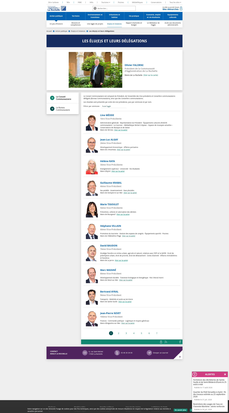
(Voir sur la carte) (150, 75)
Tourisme (104, 2)
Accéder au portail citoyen (171, 8)
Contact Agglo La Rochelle (58, 352)
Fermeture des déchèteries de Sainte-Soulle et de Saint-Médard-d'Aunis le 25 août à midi (209, 382)
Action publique (61, 31)
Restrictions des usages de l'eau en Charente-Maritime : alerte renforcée (209, 405)
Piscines (121, 2)
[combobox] (114, 8)
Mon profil (161, 341)
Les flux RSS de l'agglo (165, 341)
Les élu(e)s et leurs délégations (101, 31)
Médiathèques (137, 2)
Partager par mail (175, 341)
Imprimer (170, 341)
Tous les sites (175, 2)
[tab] (63, 98)
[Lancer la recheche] (95, 8)
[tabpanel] (131, 216)
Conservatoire (156, 2)
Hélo (91, 2)
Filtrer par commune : (91, 106)
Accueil (49, 31)
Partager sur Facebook (180, 341)
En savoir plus (181, 410)
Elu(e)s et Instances (78, 31)
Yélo (68, 2)
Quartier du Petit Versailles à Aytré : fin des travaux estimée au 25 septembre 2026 (209, 394)
